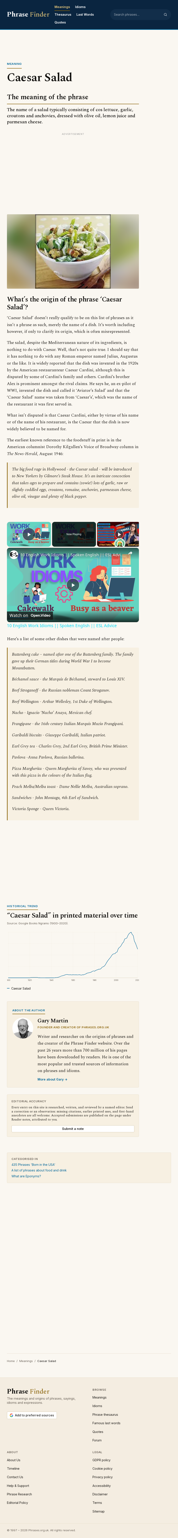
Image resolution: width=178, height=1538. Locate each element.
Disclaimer (100, 1494)
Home (11, 1361)
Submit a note (73, 1129)
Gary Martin (53, 1021)
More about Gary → (53, 1079)
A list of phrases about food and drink (39, 1170)
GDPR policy (101, 1460)
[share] (130, 553)
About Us (13, 1460)
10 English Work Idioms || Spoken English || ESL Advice (72, 554)
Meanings (62, 7)
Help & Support (18, 1486)
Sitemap (98, 1511)
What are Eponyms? (26, 1176)
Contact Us (15, 1477)
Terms (97, 1502)
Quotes (60, 22)
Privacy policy (102, 1477)
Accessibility (101, 1486)
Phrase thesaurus (105, 1414)
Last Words (85, 14)
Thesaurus (62, 14)
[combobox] (137, 14)
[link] (14, 554)
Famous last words (106, 1423)
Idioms (80, 7)
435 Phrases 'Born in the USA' (33, 1164)
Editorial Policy (17, 1502)
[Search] (165, 14)
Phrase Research (19, 1494)
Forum (97, 1440)
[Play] (119, 534)
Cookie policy (102, 1468)
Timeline (13, 1468)
